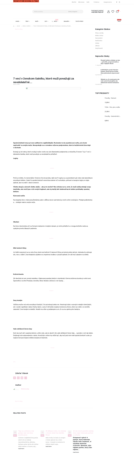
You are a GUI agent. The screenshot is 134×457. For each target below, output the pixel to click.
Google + (18, 378)
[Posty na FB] (53, 114)
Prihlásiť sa (96, 2)
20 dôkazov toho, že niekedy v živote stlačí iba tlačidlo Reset (56, 433)
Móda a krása (16, 84)
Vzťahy (97, 43)
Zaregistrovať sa (108, 2)
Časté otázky (79, 21)
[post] (97, 61)
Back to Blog (18, 29)
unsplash (52, 168)
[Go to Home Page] (13, 26)
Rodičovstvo (98, 40)
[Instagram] (119, 2)
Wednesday (25, 389)
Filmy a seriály (99, 33)
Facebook (14, 378)
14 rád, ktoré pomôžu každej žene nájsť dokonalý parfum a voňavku (83, 433)
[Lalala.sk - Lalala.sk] (20, 11)
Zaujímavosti (99, 48)
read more (21, 448)
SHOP (119, 20)
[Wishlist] (112, 11)
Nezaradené (98, 38)
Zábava (97, 45)
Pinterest (22, 378)
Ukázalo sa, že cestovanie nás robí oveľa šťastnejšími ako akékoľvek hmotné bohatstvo (110, 81)
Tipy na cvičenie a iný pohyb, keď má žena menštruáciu (26, 433)
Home (17, 21)
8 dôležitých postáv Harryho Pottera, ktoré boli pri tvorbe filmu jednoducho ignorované (110, 71)
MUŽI (36, 21)
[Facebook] (116, 2)
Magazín (66, 21)
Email (25, 378)
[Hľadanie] (81, 11)
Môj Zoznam (81, 2)
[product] (99, 100)
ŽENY (27, 21)
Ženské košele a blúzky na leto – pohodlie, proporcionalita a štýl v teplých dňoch (110, 61)
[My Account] (108, 11)
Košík (88, 2)
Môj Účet (74, 2)
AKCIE (56, 20)
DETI (46, 21)
